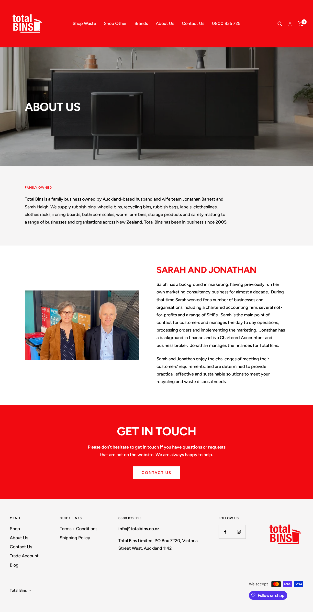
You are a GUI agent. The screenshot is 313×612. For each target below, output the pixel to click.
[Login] (290, 24)
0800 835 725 (226, 23)
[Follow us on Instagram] (239, 531)
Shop (15, 528)
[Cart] (300, 23)
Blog (14, 565)
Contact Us (193, 23)
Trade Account (24, 555)
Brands (141, 23)
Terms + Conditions (78, 528)
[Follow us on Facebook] (225, 531)
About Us (165, 23)
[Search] (280, 23)
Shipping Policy (75, 537)
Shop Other (115, 23)
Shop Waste (84, 23)
